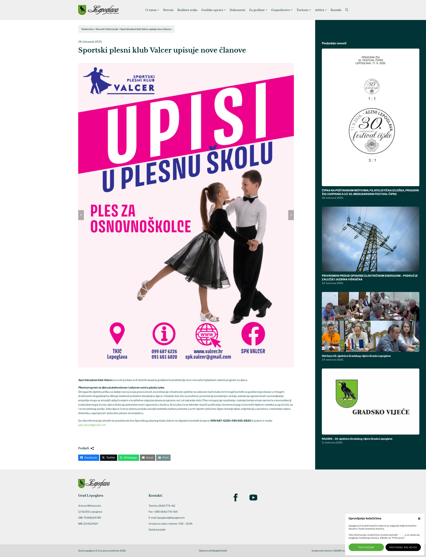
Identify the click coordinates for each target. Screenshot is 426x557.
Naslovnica (88, 29)
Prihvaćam (366, 547)
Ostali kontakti (157, 529)
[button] (419, 518)
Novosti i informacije (107, 29)
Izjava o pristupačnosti (213, 550)
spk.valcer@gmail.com (92, 425)
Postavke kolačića (403, 547)
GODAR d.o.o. (340, 550)
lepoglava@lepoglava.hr (171, 517)
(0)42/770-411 (167, 505)
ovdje (401, 534)
